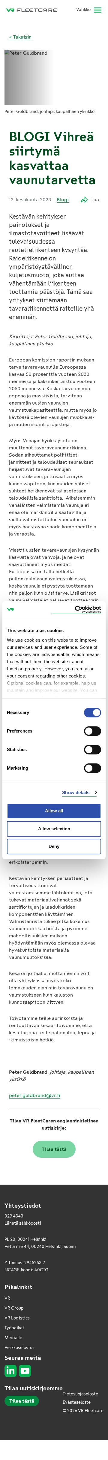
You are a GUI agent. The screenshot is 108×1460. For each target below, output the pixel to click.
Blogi (63, 199)
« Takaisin (20, 37)
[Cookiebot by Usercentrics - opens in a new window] (76, 609)
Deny (54, 846)
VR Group (14, 1308)
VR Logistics (17, 1318)
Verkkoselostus (19, 1347)
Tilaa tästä (54, 1149)
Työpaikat (14, 1328)
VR (7, 1298)
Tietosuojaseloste (80, 1394)
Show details (75, 792)
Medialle (13, 1337)
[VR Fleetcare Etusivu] (34, 9)
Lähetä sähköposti (22, 1223)
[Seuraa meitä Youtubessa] (25, 1371)
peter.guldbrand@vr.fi (34, 1095)
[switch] (92, 731)
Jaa (95, 199)
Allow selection (54, 828)
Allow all (54, 810)
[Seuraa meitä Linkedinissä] (10, 1371)
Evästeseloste (77, 1402)
